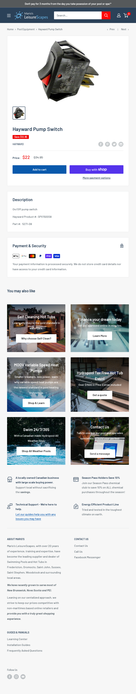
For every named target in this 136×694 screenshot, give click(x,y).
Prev (112, 29)
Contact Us (81, 545)
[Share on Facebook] (100, 144)
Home (10, 29)
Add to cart (39, 169)
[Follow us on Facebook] (9, 676)
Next (123, 29)
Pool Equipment (26, 29)
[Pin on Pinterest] (107, 144)
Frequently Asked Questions (24, 650)
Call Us (78, 551)
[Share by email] (120, 144)
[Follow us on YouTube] (23, 676)
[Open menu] (9, 15)
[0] (126, 15)
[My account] (119, 15)
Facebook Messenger (87, 557)
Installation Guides (18, 644)
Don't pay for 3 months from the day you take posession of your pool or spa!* (68, 3)
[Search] (106, 15)
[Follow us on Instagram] (16, 676)
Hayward (18, 144)
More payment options (96, 177)
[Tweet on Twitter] (114, 144)
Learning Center (17, 639)
